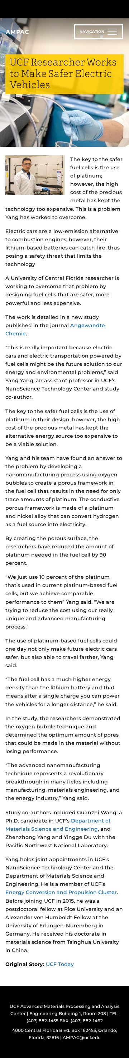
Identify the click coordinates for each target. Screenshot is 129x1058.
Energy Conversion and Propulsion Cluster (61, 892)
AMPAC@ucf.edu (82, 1037)
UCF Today (60, 964)
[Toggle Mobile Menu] (121, 8)
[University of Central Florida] (54, 8)
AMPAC (17, 32)
